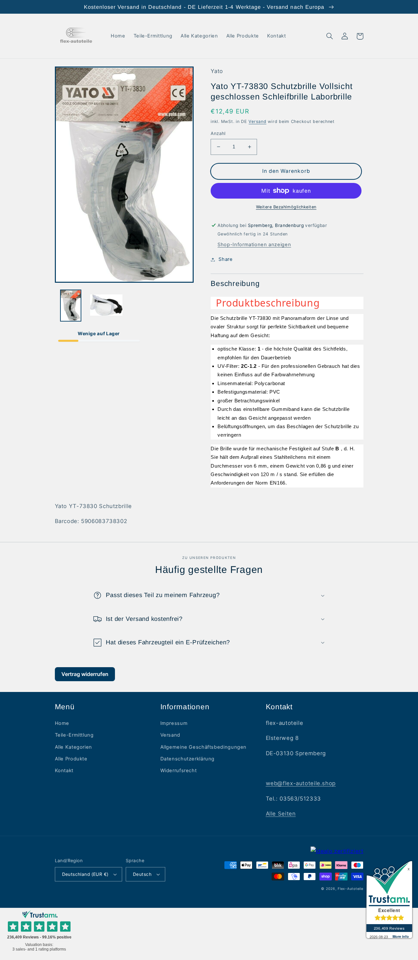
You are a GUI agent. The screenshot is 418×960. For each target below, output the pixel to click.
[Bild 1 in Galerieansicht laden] (71, 306)
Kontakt (64, 770)
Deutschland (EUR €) (85, 874)
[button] (329, 36)
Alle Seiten (281, 813)
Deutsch (142, 874)
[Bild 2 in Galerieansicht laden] (106, 306)
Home (62, 723)
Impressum (174, 723)
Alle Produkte (71, 759)
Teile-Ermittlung (74, 735)
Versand (257, 121)
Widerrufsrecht (178, 770)
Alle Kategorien (73, 747)
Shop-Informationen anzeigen (254, 245)
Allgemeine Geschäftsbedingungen (203, 747)
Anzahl (218, 133)
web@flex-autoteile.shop (301, 783)
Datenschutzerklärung (187, 759)
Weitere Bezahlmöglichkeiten (286, 206)
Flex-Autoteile (350, 889)
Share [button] (225, 259)
